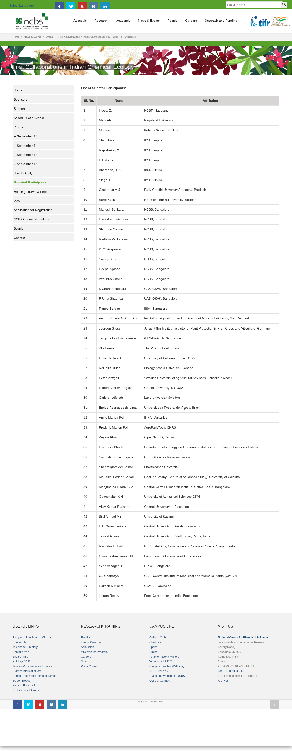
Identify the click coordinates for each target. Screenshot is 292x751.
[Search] (284, 5)
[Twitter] (70, 6)
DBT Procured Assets (26, 690)
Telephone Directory (25, 647)
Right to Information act (27, 671)
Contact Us (19, 642)
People (172, 20)
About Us (80, 20)
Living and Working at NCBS (167, 676)
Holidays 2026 (22, 661)
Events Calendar (91, 642)
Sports (153, 647)
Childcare (155, 642)
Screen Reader (22, 680)
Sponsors (20, 99)
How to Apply (23, 173)
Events (50, 36)
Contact (19, 238)
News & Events (149, 20)
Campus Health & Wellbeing (167, 666)
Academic (123, 20)
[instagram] (93, 6)
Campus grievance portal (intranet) (34, 676)
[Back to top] (274, 704)
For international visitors (164, 656)
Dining (153, 652)
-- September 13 (25, 164)
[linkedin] (105, 6)
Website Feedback (24, 685)
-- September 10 (25, 136)
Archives (223, 680)
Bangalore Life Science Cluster (32, 637)
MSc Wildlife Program (94, 652)
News (84, 661)
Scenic (18, 228)
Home (16, 36)
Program (20, 127)
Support (19, 108)
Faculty (85, 637)
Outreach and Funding (221, 20)
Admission (87, 647)
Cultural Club (157, 637)
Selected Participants (30, 182)
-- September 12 (25, 155)
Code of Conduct (159, 680)
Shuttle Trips (20, 656)
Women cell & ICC (160, 661)
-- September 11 (25, 145)
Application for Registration (33, 210)
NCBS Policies (158, 671)
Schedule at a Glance (29, 118)
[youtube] (82, 6)
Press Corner (89, 666)
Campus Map (21, 652)
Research (101, 20)
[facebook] (59, 6)
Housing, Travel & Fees (30, 192)
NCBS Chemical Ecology (31, 219)
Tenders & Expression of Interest (32, 666)
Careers (191, 20)
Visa (17, 201)
